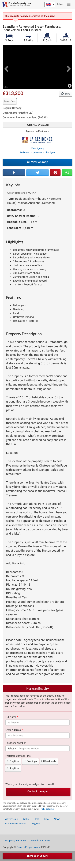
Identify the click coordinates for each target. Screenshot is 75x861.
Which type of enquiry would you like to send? (29, 784)
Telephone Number (15, 742)
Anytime (14, 768)
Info (46, 818)
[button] (6, 67)
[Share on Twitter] (37, 172)
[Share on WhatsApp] (67, 172)
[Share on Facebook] (14, 172)
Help (36, 818)
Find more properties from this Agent (37, 152)
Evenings (32, 761)
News (57, 818)
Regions (36, 823)
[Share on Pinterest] (55, 172)
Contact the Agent (38, 791)
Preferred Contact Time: (18, 755)
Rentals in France (40, 840)
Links (26, 818)
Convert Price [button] (10, 101)
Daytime (14, 761)
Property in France (15, 840)
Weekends (50, 761)
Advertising (11, 818)
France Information (15, 823)
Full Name (10, 716)
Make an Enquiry (38, 855)
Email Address (13, 729)
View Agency (37, 148)
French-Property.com (28, 847)
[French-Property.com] (15, 4)
